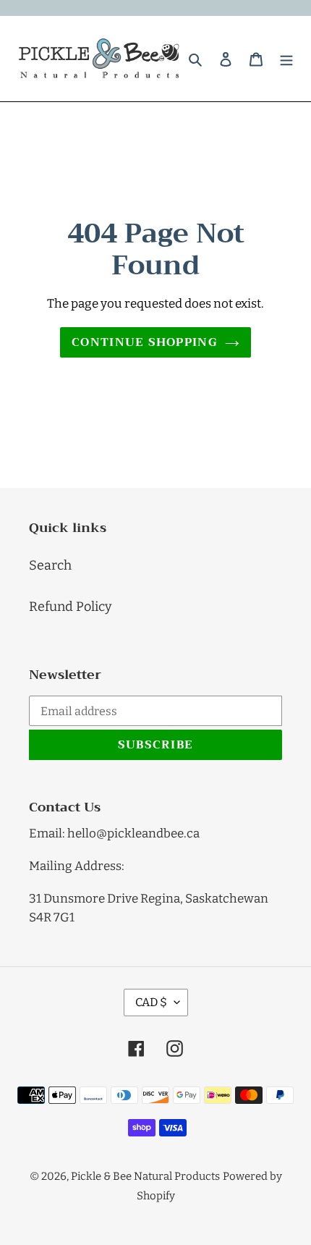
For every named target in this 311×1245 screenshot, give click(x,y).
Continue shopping (145, 342)
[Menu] (286, 58)
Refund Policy (70, 607)
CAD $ (151, 1002)
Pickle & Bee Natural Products (145, 1176)
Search (50, 565)
